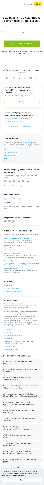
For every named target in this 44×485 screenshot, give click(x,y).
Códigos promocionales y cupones (16, 238)
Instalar (22, 102)
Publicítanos (8, 285)
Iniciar (38, 4)
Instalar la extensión (22, 44)
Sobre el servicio (9, 329)
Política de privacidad (11, 349)
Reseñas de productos (12, 253)
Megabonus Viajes (10, 268)
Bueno (22, 480)
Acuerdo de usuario (10, 346)
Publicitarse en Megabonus (13, 291)
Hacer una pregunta (27, 142)
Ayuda (6, 149)
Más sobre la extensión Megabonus (16, 96)
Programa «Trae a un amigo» (13, 186)
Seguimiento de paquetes (13, 245)
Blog (5, 158)
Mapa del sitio (8, 338)
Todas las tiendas (9, 155)
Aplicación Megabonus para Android (16, 118)
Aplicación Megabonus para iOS (15, 121)
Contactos (7, 332)
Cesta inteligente (10, 261)
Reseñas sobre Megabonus (13, 335)
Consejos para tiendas (11, 288)
